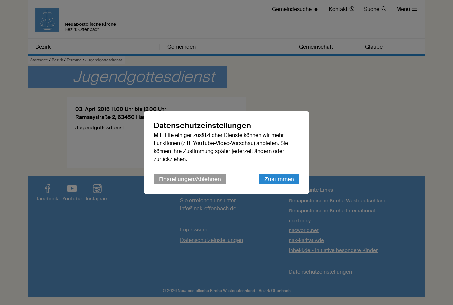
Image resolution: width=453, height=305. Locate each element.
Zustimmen (279, 179)
